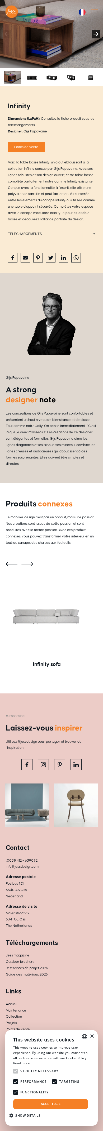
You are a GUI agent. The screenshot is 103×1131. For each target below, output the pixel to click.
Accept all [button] (50, 1104)
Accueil (11, 1004)
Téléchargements (25, 234)
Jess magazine (17, 955)
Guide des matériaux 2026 (27, 974)
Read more (21, 1063)
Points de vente (26, 147)
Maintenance (16, 1010)
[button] (26, 1115)
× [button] (92, 1036)
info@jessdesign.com (22, 867)
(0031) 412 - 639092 (22, 860)
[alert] (51, 1078)
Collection (14, 1016)
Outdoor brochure (20, 962)
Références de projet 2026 (27, 968)
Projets (11, 1023)
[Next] (96, 34)
